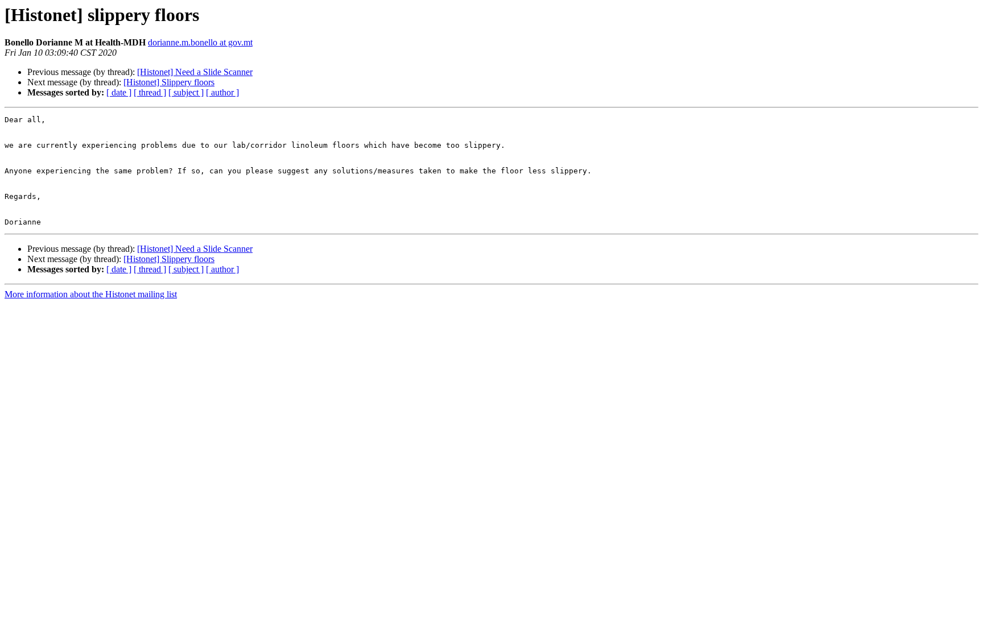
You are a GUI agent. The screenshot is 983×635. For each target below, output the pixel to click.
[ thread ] (150, 92)
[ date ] (118, 92)
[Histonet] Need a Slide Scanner (195, 72)
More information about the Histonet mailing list (91, 294)
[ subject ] (186, 92)
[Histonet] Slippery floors (168, 82)
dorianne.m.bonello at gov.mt (200, 42)
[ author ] (222, 92)
